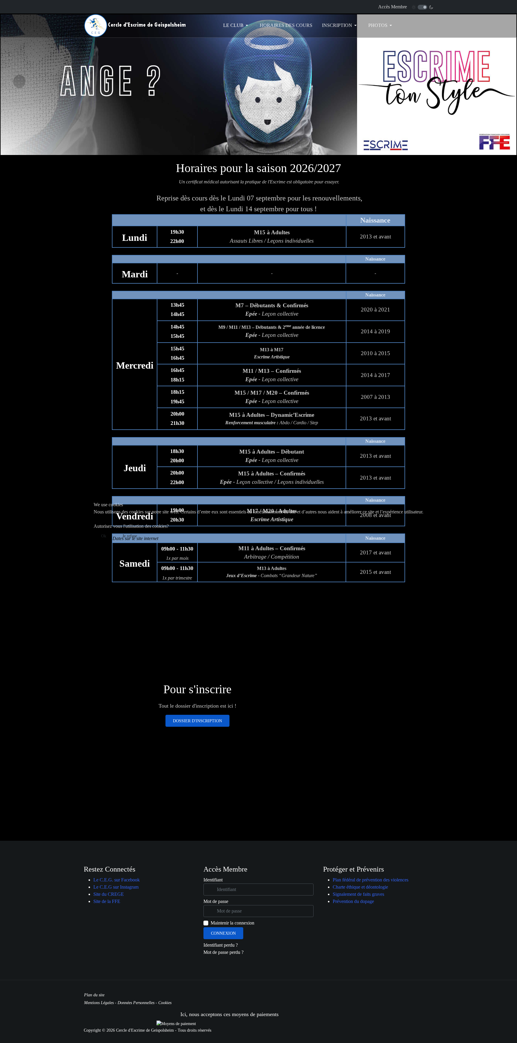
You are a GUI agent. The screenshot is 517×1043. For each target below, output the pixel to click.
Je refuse (129, 536)
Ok (103, 536)
